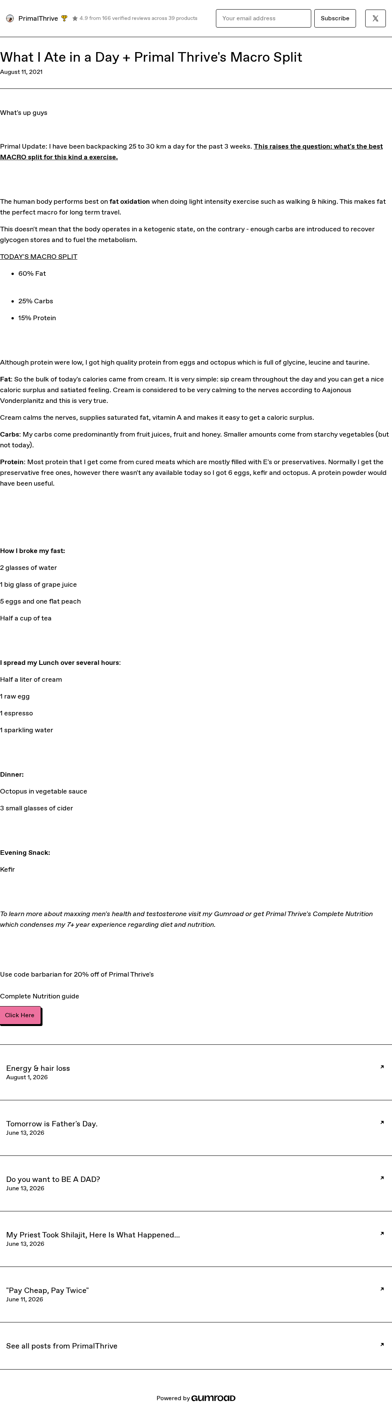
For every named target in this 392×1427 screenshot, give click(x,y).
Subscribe (335, 18)
